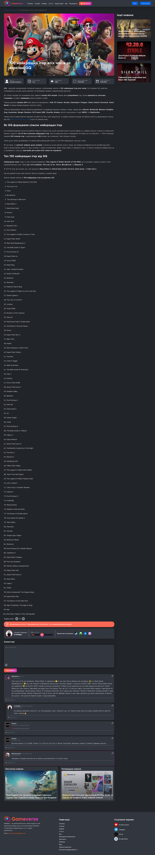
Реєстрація (145, 3)
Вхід (134, 3)
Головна (30, 3)
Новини (44, 3)
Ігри (66, 3)
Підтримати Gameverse (67, 836)
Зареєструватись (65, 847)
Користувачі (59, 3)
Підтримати (73, 3)
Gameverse (7, 10)
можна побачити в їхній (20, 119)
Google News (123, 839)
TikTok (121, 834)
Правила (62, 842)
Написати (85, 3)
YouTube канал (124, 825)
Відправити (10, 670)
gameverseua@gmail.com (16, 833)
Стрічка (37, 3)
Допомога (62, 839)
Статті (51, 3)
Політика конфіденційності (68, 850)
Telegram (122, 829)
